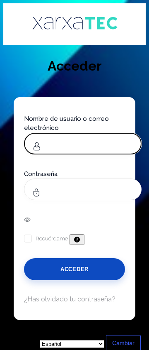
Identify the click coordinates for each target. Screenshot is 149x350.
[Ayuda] (77, 239)
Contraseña (41, 174)
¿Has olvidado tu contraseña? (69, 299)
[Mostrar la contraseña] (33, 219)
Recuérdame (52, 238)
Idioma (19, 344)
